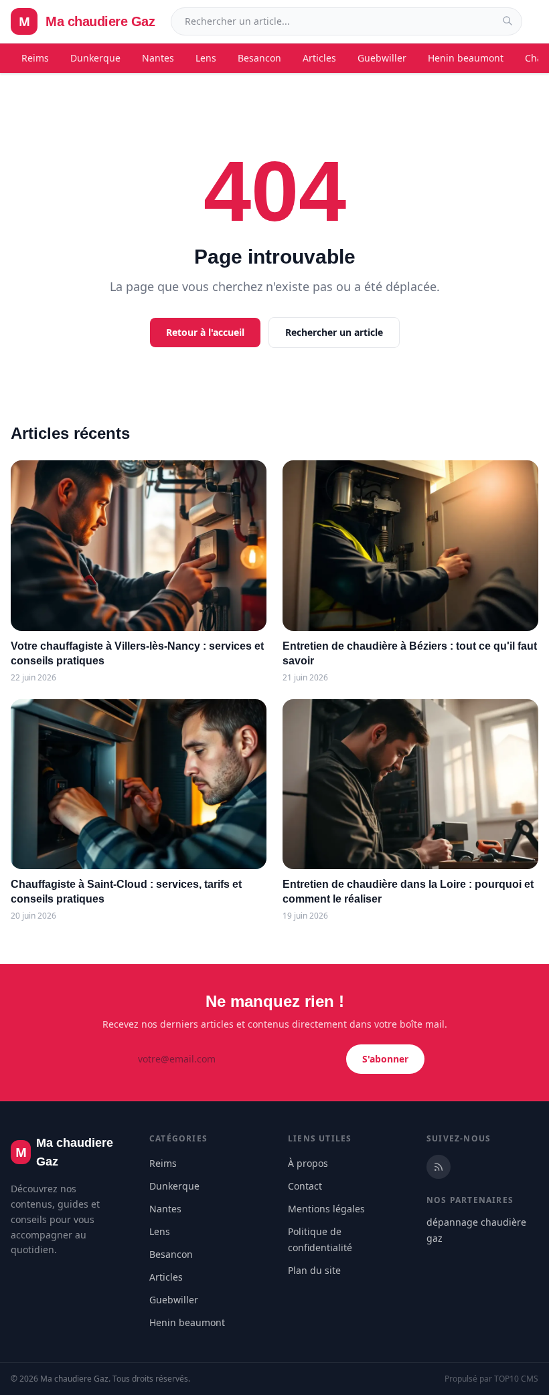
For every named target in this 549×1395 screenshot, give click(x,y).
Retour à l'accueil (205, 332)
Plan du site (314, 1270)
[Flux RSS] (438, 1167)
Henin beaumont (465, 58)
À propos (308, 1163)
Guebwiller (382, 58)
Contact (305, 1186)
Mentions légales (326, 1208)
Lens (205, 58)
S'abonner (385, 1058)
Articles (319, 58)
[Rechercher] (507, 20)
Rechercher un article (334, 332)
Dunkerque (95, 58)
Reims (35, 58)
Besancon (259, 58)
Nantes (158, 58)
